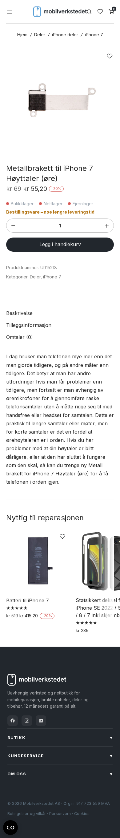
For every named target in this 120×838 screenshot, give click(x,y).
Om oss (60, 773)
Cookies (82, 813)
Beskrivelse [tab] (19, 313)
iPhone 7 (94, 34)
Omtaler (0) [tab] (19, 337)
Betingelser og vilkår (26, 813)
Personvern (60, 813)
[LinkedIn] (41, 720)
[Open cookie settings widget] (10, 826)
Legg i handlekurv (60, 244)
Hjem (22, 34)
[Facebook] (12, 720)
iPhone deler (65, 34)
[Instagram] (27, 720)
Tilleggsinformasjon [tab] (28, 325)
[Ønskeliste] (100, 11)
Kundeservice (60, 755)
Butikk (60, 737)
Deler (39, 34)
